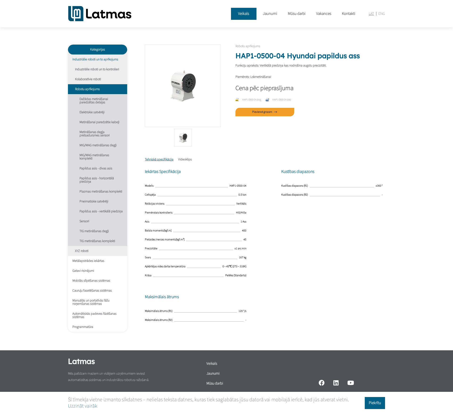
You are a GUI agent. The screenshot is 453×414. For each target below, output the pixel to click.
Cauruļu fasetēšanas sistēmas (92, 290)
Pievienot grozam (262, 112)
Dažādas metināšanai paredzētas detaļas (94, 101)
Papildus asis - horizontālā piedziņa (97, 180)
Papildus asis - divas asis (96, 168)
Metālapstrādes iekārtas (88, 261)
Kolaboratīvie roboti (88, 79)
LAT (371, 14)
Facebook (321, 382)
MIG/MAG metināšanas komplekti (94, 157)
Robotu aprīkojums (87, 89)
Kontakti (348, 14)
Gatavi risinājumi (83, 270)
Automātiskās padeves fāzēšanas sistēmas (94, 315)
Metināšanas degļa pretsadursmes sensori (95, 134)
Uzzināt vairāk (82, 406)
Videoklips (185, 159)
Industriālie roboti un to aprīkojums (95, 59)
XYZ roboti (81, 251)
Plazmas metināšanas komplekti (101, 191)
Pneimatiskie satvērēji (94, 201)
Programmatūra (82, 327)
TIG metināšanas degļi (94, 231)
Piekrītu (375, 403)
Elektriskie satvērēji (92, 112)
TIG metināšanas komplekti (97, 241)
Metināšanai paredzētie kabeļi (99, 122)
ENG (381, 14)
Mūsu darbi (297, 14)
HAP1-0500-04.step (281, 99)
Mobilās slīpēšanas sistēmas (91, 280)
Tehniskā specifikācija (159, 159)
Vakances (323, 14)
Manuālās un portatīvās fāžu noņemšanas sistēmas (90, 302)
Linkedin (336, 382)
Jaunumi (270, 14)
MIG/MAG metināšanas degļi (98, 145)
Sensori (84, 221)
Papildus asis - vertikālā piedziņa (101, 211)
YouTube (350, 382)
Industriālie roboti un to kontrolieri (97, 69)
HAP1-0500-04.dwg (251, 99)
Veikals (243, 14)
